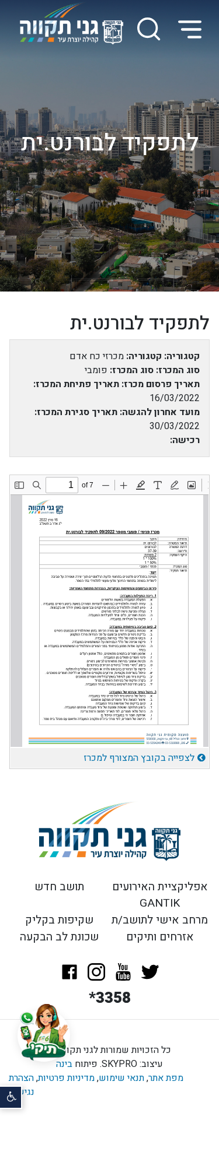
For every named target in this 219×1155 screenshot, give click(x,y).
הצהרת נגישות (21, 1085)
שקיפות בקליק (59, 920)
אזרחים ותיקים (160, 937)
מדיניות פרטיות (66, 1078)
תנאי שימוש (121, 1078)
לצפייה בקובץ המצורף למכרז (139, 758)
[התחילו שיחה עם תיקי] (44, 1035)
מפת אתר (165, 1078)
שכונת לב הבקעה (59, 937)
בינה (64, 1064)
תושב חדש (59, 887)
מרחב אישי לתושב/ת (160, 920)
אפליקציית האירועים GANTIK (160, 895)
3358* (110, 998)
